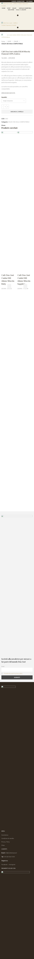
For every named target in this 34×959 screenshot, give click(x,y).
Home (3, 41)
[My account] (17, 12)
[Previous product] (2, 48)
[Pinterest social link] (11, 125)
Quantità (4, 97)
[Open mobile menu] (17, 20)
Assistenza (4, 835)
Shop (3, 845)
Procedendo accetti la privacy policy (13, 673)
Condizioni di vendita (7, 838)
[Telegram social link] (15, 125)
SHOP (9, 41)
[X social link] (9, 125)
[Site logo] (14, 4)
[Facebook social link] (6, 125)
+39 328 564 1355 (9, 857)
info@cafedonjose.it (11, 853)
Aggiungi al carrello (17, 111)
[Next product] (6, 48)
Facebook (4, 864)
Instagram (12, 864)
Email (2, 666)
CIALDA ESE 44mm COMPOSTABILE (12, 44)
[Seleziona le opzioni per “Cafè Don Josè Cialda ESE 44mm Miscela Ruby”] (9, 286)
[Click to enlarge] (5, 35)
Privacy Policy (5, 842)
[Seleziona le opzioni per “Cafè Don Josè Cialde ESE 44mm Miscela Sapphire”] (25, 286)
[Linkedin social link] (13, 125)
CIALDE (16, 41)
